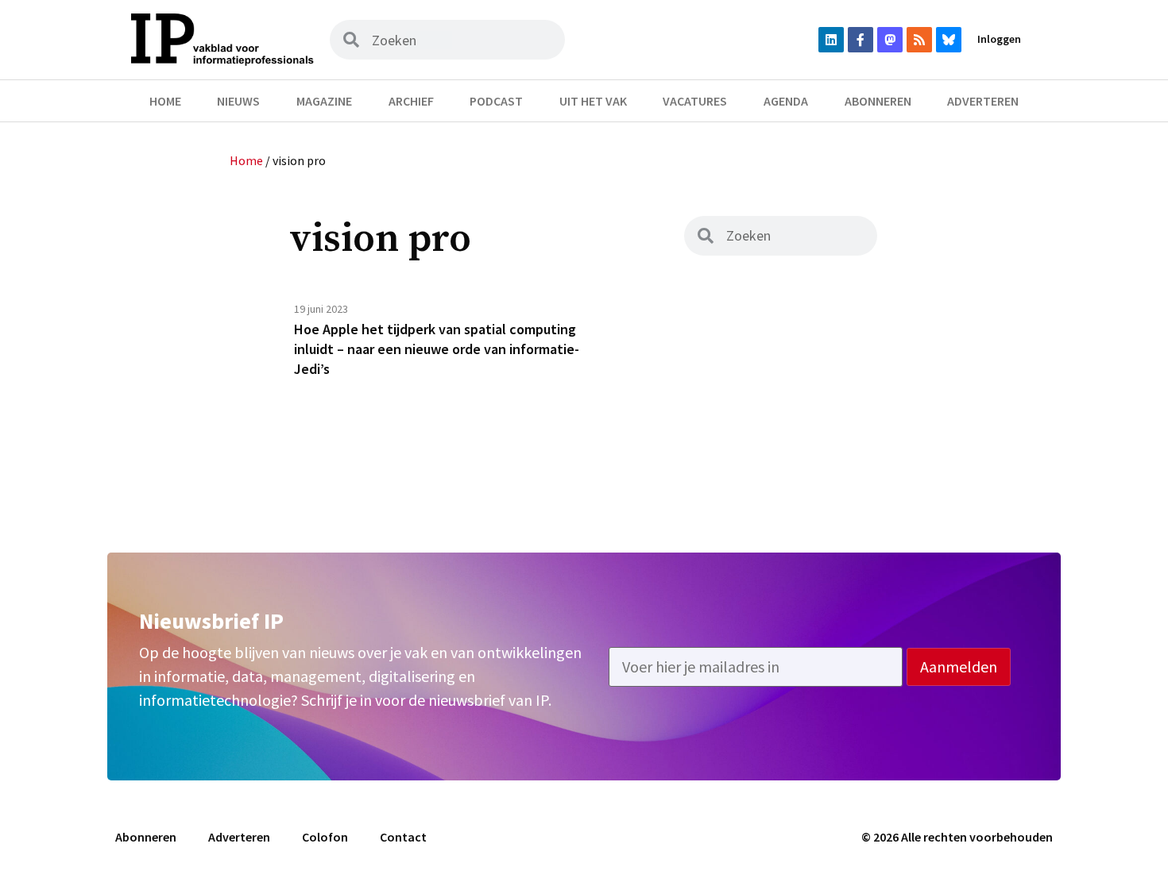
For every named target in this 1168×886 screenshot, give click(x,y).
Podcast (496, 101)
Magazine (324, 101)
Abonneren (878, 101)
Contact (403, 837)
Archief (411, 101)
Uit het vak (593, 101)
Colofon (325, 837)
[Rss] (919, 39)
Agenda (786, 101)
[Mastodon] (890, 39)
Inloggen (999, 39)
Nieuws (238, 101)
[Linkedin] (831, 39)
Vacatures (695, 101)
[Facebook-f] (860, 39)
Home (165, 101)
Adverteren (983, 101)
